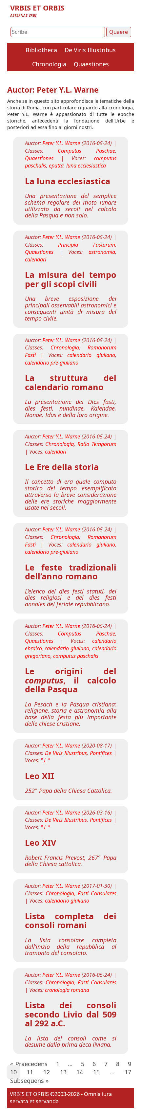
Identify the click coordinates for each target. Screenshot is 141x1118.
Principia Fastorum (86, 244)
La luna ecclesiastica (67, 181)
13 (63, 1072)
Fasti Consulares (97, 893)
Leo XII (39, 775)
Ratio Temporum (96, 444)
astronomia (102, 252)
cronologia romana (67, 990)
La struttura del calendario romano (70, 382)
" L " (45, 760)
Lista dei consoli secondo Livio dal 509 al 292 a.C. (70, 1014)
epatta (56, 165)
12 (46, 1072)
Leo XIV (40, 842)
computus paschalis (75, 656)
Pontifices (101, 753)
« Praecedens (29, 1064)
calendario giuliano (91, 355)
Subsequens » (29, 1080)
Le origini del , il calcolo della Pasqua (70, 680)
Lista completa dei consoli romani (70, 920)
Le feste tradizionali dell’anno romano (70, 572)
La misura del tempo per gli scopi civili (70, 279)
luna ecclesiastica (86, 165)
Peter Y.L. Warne (61, 143)
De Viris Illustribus (90, 50)
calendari (35, 259)
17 (128, 1072)
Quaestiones (91, 64)
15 (96, 1072)
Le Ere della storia (62, 466)
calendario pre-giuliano (51, 362)
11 (30, 1072)
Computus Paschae (86, 150)
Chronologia (49, 64)
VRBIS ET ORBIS (37, 7)
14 (79, 1072)
